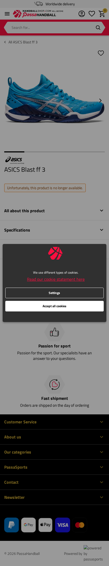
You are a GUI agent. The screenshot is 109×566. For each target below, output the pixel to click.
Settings (54, 292)
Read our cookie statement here (56, 279)
